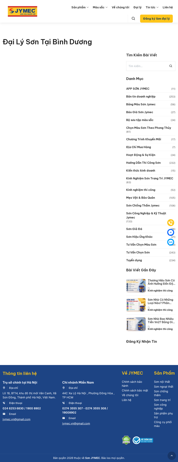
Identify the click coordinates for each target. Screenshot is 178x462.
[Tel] (170, 222)
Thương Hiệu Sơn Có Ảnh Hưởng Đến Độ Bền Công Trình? (161, 282)
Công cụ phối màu (163, 424)
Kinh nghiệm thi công (140, 190)
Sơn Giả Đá (134, 229)
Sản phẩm (78, 7)
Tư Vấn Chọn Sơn (138, 252)
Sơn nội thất (162, 381)
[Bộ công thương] (143, 440)
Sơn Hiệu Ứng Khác (139, 236)
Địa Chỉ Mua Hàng (138, 147)
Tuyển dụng (134, 260)
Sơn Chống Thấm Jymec (143, 205)
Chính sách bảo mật (135, 390)
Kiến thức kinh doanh (140, 170)
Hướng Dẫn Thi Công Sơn (143, 162)
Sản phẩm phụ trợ (163, 415)
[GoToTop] (172, 456)
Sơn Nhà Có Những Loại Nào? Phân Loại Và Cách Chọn (161, 301)
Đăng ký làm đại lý (156, 18)
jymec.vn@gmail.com (16, 419)
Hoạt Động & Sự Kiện (140, 155)
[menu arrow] (88, 7)
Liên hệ (168, 7)
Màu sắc (98, 7)
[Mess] (170, 232)
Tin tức (150, 7)
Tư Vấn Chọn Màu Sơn (141, 244)
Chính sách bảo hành (132, 383)
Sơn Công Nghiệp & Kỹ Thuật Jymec (146, 215)
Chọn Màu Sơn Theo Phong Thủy (148, 127)
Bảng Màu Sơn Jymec (141, 104)
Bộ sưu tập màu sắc (139, 120)
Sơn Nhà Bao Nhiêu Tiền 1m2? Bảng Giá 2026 (161, 320)
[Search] (133, 18)
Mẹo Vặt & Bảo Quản (140, 197)
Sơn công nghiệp (160, 406)
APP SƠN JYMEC (137, 88)
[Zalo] (170, 242)
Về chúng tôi (120, 7)
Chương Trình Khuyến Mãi (143, 139)
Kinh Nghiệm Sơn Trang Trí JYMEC (149, 178)
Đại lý (137, 7)
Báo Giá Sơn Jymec (139, 112)
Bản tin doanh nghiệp (141, 96)
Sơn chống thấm (161, 393)
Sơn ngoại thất (163, 386)
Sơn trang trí (162, 400)
